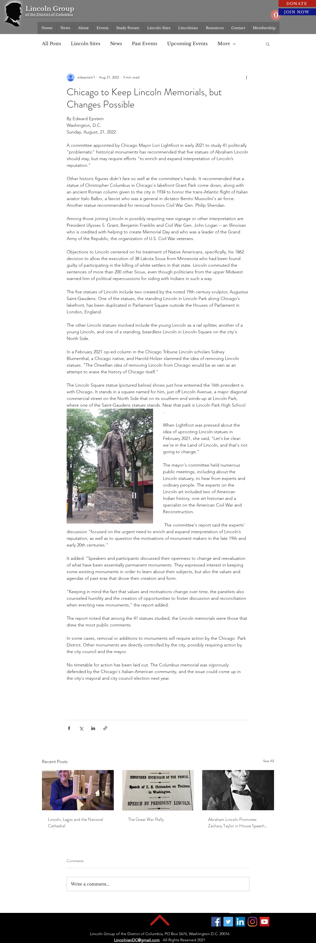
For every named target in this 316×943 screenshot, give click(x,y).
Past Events (144, 43)
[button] (276, 15)
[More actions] (246, 77)
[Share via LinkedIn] (93, 728)
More (223, 43)
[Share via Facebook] (69, 728)
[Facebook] (216, 921)
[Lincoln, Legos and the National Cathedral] (78, 790)
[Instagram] (252, 921)
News (116, 43)
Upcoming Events (187, 43)
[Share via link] (105, 728)
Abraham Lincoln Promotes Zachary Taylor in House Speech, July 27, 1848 (237, 822)
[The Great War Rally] (158, 790)
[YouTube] (264, 921)
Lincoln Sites (85, 43)
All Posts (51, 43)
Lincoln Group (49, 9)
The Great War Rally (146, 819)
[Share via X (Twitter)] (81, 728)
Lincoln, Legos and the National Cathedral (75, 822)
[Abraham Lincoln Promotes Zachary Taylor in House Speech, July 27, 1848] (238, 790)
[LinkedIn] (240, 921)
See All (268, 761)
